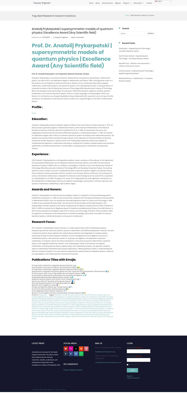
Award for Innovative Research (94, 299)
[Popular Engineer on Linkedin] (76, 353)
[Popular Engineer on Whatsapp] (81, 353)
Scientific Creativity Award (85, 314)
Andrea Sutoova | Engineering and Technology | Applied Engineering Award (136, 72)
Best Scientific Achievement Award (57, 303)
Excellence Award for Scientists (82, 303)
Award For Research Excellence (65, 301)
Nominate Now (107, 3)
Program (126, 3)
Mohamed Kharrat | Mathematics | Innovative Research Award (136, 79)
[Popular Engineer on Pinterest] (86, 348)
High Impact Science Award (55, 309)
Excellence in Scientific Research (49, 305)
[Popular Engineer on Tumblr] (66, 353)
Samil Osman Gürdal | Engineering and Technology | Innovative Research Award (134, 57)
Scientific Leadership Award (47, 316)
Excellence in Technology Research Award (76, 305)
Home (91, 3)
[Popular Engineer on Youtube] (66, 348)
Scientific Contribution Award (64, 314)
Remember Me (134, 365)
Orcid (34, 113)
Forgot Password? (133, 378)
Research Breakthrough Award (43, 313)
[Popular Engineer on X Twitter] (76, 348)
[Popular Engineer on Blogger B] (81, 348)
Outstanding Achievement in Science (72, 310)
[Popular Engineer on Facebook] (71, 353)
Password (134, 356)
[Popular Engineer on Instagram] (71, 348)
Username (134, 347)
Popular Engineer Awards (73, 370)
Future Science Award (47, 307)
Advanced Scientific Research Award (89, 295)
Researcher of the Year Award (86, 313)
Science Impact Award (45, 314)
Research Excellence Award (65, 313)
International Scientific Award (48, 310)
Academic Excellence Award (65, 295)
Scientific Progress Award (67, 316)
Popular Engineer (42, 2)
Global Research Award (90, 307)
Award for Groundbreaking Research (69, 299)
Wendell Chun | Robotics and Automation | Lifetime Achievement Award (135, 64)
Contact (149, 3)
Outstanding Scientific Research (98, 310)
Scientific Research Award (86, 316)
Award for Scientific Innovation (89, 301)
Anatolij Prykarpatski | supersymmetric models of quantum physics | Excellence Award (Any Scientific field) (72, 31)
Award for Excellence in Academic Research (65, 297)
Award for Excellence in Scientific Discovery (97, 297)
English (159, 1)
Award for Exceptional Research (43, 299)
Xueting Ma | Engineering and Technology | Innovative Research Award (135, 49)
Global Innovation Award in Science (68, 307)
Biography (43, 295)
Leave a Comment (77, 37)
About (97, 3)
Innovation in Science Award (76, 309)
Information (138, 3)
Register (118, 3)
